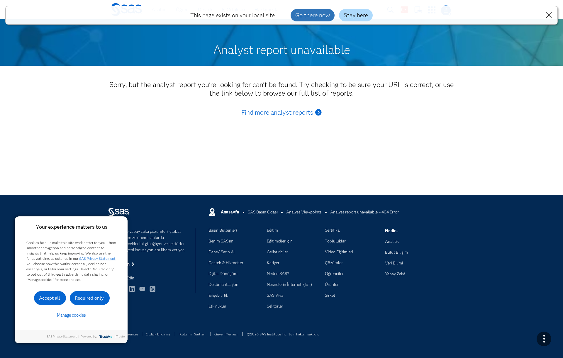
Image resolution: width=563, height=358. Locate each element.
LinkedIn (132, 291)
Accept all (49, 298)
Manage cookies (71, 315)
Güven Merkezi (226, 334)
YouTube (142, 291)
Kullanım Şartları (192, 334)
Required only (89, 298)
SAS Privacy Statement (97, 258)
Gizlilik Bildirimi (158, 334)
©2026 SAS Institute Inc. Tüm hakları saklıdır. (283, 334)
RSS (152, 291)
